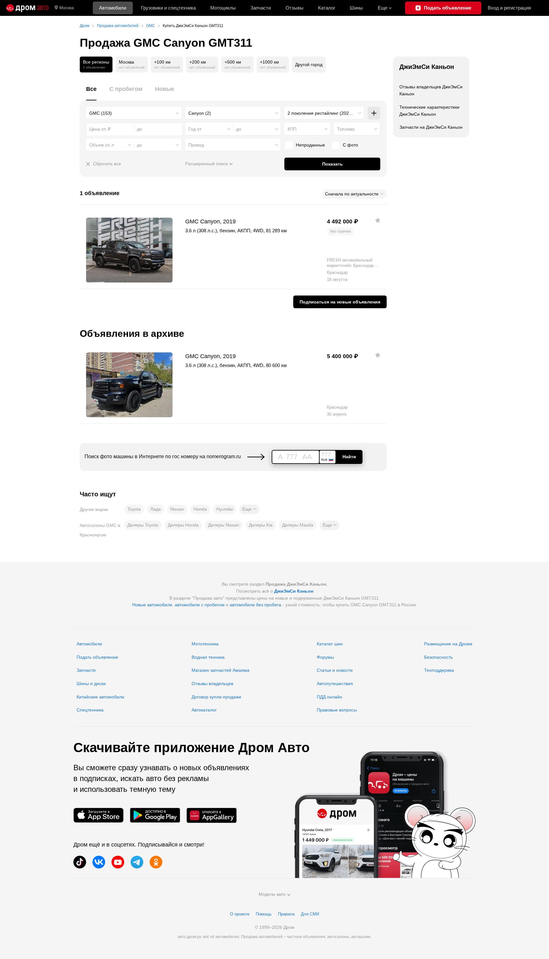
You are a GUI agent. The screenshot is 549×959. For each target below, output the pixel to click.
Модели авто (272, 894)
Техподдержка (439, 670)
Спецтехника (90, 709)
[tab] (91, 92)
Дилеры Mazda (297, 524)
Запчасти (260, 7)
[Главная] (27, 8)
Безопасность (438, 657)
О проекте (239, 914)
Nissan (177, 509)
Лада (155, 509)
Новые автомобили (152, 604)
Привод (196, 144)
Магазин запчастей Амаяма (220, 670)
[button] (249, 509)
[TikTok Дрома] (79, 862)
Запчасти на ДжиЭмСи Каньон (431, 127)
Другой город (308, 64)
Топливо (346, 129)
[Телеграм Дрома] (137, 862)
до (238, 129)
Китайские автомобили (100, 696)
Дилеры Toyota (142, 524)
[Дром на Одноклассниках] (156, 862)
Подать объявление (97, 657)
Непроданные (310, 144)
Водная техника (208, 657)
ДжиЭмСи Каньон (426, 66)
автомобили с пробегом (200, 604)
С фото (350, 144)
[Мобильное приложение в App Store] (98, 815)
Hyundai (224, 509)
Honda (200, 509)
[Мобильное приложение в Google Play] (155, 815)
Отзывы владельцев (212, 683)
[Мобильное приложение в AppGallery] (211, 815)
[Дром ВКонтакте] (98, 862)
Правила (286, 914)
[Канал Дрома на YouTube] (118, 862)
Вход (509, 7)
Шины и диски (91, 683)
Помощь (264, 914)
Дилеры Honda (183, 524)
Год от (194, 129)
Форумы (325, 657)
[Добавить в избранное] (377, 220)
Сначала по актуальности (351, 193)
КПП (292, 129)
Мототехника (205, 643)
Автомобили (112, 7)
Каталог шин (330, 643)
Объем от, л (101, 144)
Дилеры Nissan (223, 524)
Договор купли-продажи (216, 696)
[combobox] (134, 113)
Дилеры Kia (261, 524)
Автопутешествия (335, 683)
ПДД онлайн (329, 696)
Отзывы (294, 7)
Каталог (326, 7)
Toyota (134, 509)
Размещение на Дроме (448, 643)
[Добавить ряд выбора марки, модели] (374, 113)
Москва (66, 7)
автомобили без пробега (255, 604)
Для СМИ (310, 914)
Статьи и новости (335, 670)
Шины (356, 7)
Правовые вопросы (337, 709)
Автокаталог (204, 709)
